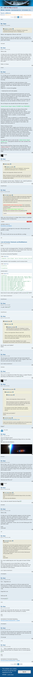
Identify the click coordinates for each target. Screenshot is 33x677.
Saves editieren (5, 13)
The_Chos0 (7, 492)
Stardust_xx (7, 28)
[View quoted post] (13, 29)
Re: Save (3, 24)
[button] (15, 17)
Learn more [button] (10, 674)
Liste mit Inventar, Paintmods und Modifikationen (14, 242)
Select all (6, 256)
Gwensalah (7, 540)
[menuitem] (2, 8)
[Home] (16, 3)
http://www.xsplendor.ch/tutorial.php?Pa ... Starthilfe (10, 620)
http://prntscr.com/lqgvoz (6, 225)
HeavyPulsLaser (8, 389)
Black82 (6, 321)
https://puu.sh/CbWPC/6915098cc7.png (11, 419)
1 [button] (16, 17)
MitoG (6, 164)
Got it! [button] (24, 671)
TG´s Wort (7, 195)
